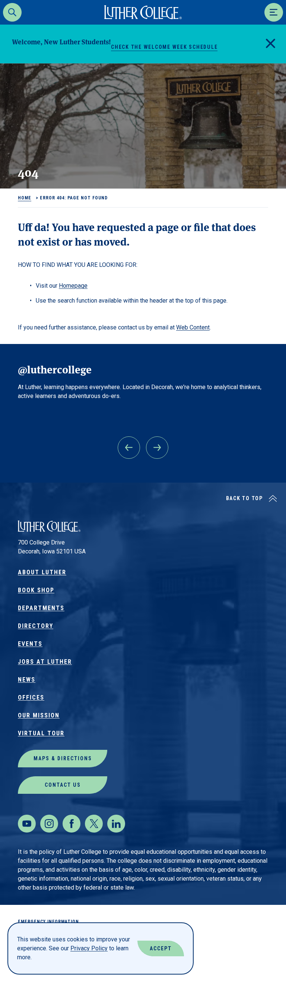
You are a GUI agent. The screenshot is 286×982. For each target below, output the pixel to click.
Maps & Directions (63, 758)
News (26, 679)
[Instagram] (49, 824)
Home (24, 197)
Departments (41, 608)
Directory (35, 625)
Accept (161, 948)
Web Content (193, 327)
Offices (31, 697)
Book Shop (36, 590)
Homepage (73, 285)
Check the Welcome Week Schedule (164, 47)
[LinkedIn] (116, 824)
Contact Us (63, 785)
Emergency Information (48, 921)
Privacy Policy (89, 948)
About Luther (42, 572)
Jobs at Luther (45, 661)
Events (30, 643)
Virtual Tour (41, 733)
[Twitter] (94, 824)
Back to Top (244, 498)
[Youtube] (27, 824)
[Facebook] (71, 824)
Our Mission (39, 715)
